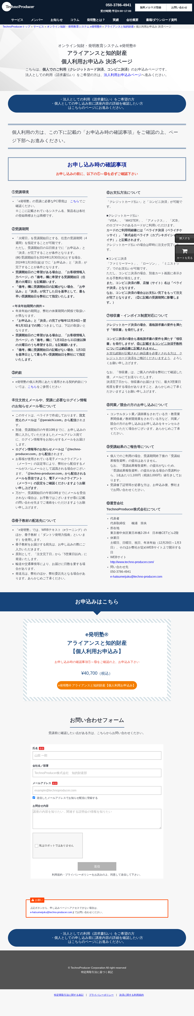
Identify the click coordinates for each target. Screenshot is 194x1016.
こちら (74, 201)
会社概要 (132, 19)
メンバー (37, 19)
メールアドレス (42, 783)
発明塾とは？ (96, 19)
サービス (17, 19)
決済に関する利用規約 (131, 994)
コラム (74, 19)
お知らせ (57, 19)
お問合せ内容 (40, 805)
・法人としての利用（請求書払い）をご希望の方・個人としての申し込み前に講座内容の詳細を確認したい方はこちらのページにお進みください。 (97, 103)
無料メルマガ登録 (150, 7)
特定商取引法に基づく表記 (97, 972)
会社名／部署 (40, 765)
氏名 (35, 748)
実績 (116, 19)
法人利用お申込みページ (122, 75)
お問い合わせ (179, 7)
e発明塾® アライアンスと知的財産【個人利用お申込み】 (97, 685)
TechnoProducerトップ (16, 26)
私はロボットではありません (56, 845)
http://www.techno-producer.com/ (132, 562)
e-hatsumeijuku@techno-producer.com (136, 576)
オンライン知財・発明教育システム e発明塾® (74, 26)
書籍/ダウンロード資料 (161, 19)
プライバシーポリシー (101, 994)
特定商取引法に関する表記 (69, 994)
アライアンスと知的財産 (119, 26)
